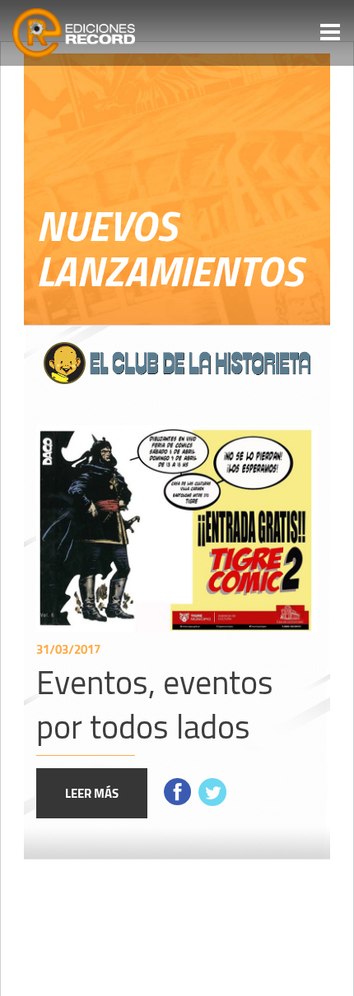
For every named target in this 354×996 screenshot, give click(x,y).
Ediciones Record (78, 33)
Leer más (92, 793)
